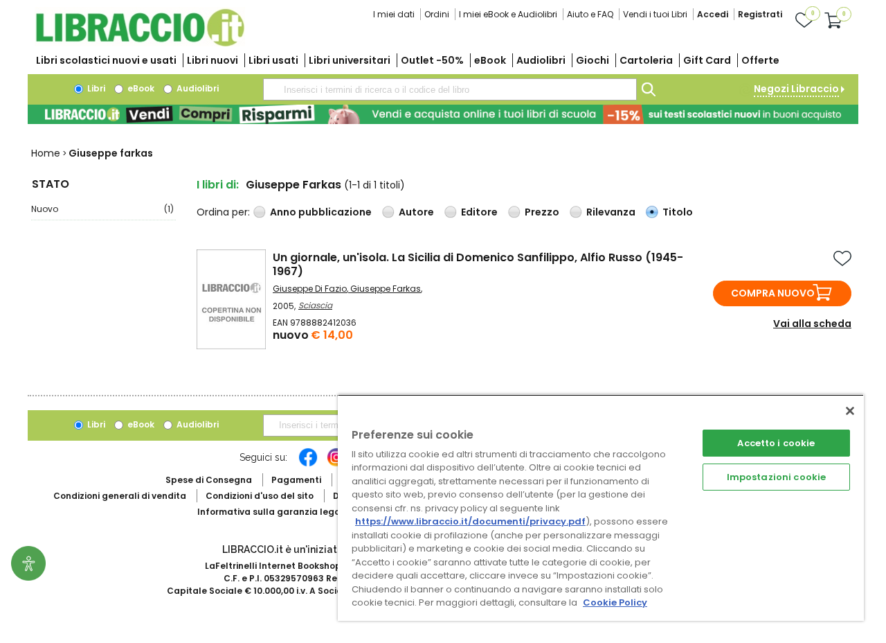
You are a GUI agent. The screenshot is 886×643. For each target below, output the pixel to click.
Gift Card (707, 60)
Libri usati (273, 60)
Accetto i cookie (776, 443)
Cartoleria (646, 60)
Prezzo (542, 212)
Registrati (760, 14)
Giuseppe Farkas (385, 288)
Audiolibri (541, 60)
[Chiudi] (850, 411)
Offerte (760, 60)
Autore (416, 212)
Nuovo (102, 209)
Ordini (436, 14)
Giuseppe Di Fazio (310, 288)
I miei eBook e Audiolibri (508, 14)
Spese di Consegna (208, 480)
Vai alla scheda (812, 324)
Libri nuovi (212, 60)
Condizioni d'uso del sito (260, 496)
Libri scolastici (106, 60)
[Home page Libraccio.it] (140, 43)
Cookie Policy (615, 602)
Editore (479, 212)
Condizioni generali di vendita (119, 496)
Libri (95, 88)
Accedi (712, 14)
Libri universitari (349, 60)
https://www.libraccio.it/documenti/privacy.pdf (470, 521)
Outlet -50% (432, 60)
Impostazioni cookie (776, 477)
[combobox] (450, 89)
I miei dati (394, 14)
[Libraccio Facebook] (308, 464)
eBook (490, 60)
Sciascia (315, 305)
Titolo (677, 212)
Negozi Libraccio (796, 89)
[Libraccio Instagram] (336, 464)
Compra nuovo (773, 293)
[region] (601, 507)
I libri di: (218, 185)
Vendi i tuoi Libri (655, 14)
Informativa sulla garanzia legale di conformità (304, 512)
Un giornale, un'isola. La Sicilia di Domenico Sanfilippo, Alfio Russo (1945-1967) (478, 264)
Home (45, 153)
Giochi (592, 60)
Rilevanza (610, 212)
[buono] (443, 114)
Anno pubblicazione (321, 212)
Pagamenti (296, 480)
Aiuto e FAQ (590, 14)
